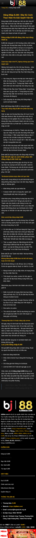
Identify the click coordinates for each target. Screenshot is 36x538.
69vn (2, 433)
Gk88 (22, 525)
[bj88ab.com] (18, 3)
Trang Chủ (4, 8)
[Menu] (2, 3)
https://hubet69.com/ (19, 429)
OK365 (21, 431)
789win (26, 431)
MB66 (16, 433)
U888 (16, 431)
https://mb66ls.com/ (13, 438)
